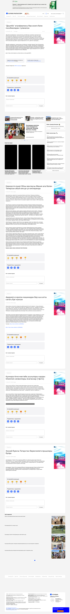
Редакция (46, 16)
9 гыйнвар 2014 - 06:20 (9, 456)
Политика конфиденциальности (11, 609)
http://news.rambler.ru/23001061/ (17, 323)
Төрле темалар (59, 576)
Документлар (51, 576)
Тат (48, 13)
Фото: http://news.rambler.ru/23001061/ (14, 327)
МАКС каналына (18, 65)
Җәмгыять (9, 182)
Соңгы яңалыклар (21, 16)
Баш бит (14, 16)
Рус (43, 13)
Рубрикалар (52, 16)
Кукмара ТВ (8, 16)
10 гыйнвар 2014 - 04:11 (9, 31)
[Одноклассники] (11, 90)
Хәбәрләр (9, 22)
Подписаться (60, 611)
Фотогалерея (40, 16)
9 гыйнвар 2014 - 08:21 (9, 302)
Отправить (41, 105)
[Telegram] (15, 90)
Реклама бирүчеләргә (31, 16)
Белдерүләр (38, 576)
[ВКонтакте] (8, 90)
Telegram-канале (11, 60)
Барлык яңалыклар (55, 170)
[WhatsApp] (18, 90)
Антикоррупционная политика (11, 607)
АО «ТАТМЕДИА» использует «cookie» (12, 608)
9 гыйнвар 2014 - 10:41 (9, 191)
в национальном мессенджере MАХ (34, 60)
